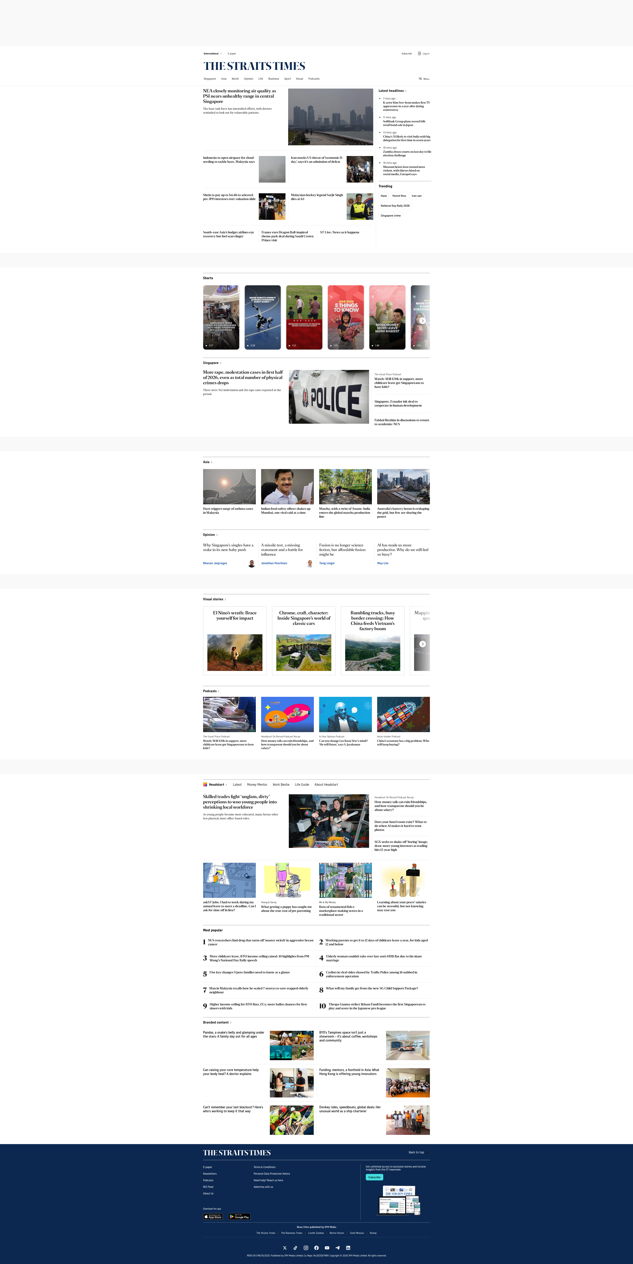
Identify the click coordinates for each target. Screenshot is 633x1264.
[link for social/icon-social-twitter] (284, 1247)
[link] (254, 66)
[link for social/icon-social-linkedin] (348, 1247)
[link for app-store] (213, 1216)
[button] (213, 53)
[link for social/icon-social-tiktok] (295, 1247)
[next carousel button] (422, 320)
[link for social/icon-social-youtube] (327, 1247)
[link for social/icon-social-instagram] (306, 1247)
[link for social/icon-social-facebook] (316, 1247)
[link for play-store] (239, 1216)
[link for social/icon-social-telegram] (337, 1247)
